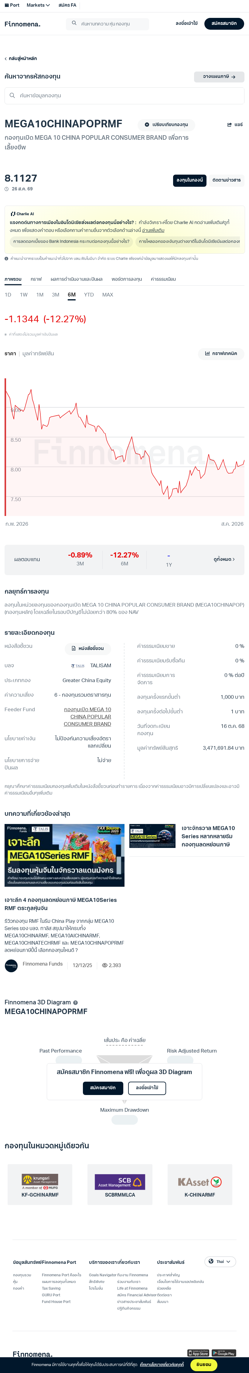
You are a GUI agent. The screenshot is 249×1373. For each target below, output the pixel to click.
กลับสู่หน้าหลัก (22, 59)
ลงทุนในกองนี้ (190, 180)
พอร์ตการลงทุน (127, 279)
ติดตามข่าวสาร (227, 180)
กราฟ (36, 279)
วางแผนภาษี (216, 77)
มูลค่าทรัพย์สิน (38, 354)
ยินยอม (203, 1365)
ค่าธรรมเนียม (163, 279)
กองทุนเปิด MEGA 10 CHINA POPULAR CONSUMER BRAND (87, 717)
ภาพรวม (13, 279)
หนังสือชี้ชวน (91, 649)
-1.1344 (22, 320)
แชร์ (238, 125)
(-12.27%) (62, 320)
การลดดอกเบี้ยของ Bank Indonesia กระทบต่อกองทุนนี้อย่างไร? (71, 241)
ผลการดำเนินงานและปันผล (76, 279)
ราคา (10, 354)
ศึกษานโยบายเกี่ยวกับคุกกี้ (162, 1365)
